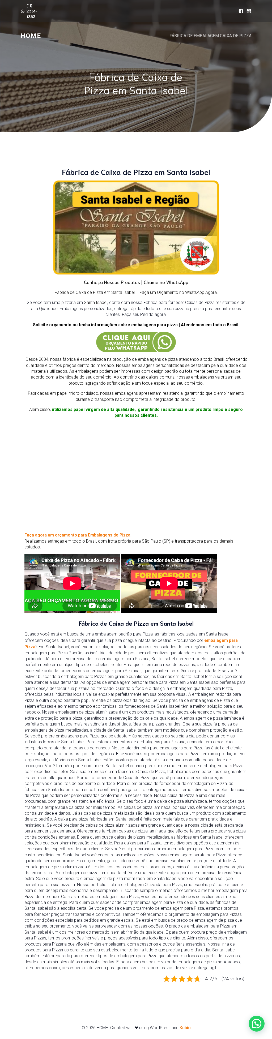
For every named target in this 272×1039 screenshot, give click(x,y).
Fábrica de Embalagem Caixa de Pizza (210, 35)
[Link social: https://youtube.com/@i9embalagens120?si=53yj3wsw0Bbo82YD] (248, 11)
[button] (257, 1024)
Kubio (185, 1027)
